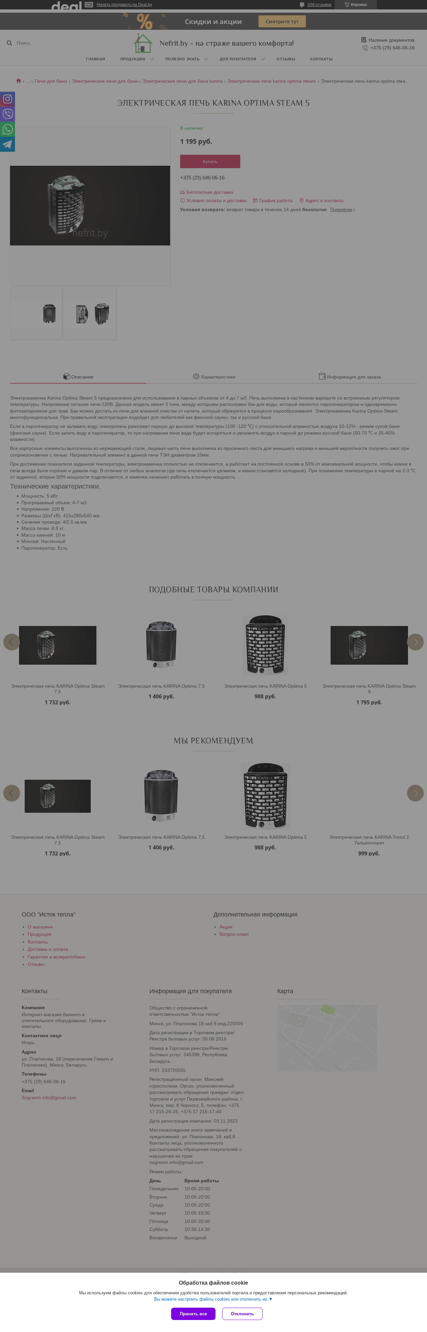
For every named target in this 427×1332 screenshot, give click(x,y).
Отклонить (242, 1313)
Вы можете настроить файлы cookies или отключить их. (211, 1299)
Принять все (193, 1313)
